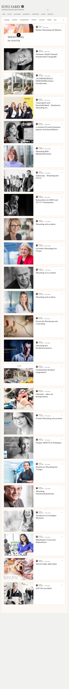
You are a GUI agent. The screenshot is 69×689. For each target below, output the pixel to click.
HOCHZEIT (14, 19)
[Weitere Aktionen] (62, 27)
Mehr (55, 19)
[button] (63, 20)
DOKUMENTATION (24, 19)
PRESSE (49, 19)
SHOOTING (42, 19)
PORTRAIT (34, 19)
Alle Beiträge (6, 19)
